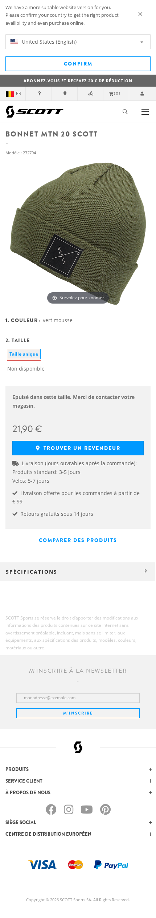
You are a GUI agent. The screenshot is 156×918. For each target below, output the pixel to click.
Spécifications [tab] (31, 571)
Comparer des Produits (78, 540)
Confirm (78, 63)
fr (18, 93)
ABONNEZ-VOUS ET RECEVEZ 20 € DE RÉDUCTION (78, 80)
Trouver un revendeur (81, 448)
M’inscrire (78, 713)
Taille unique (23, 354)
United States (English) (48, 41)
